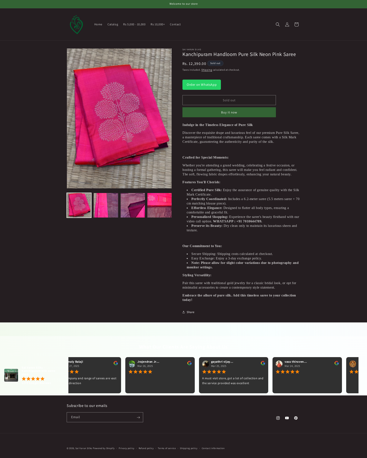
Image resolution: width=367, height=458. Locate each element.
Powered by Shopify (104, 448)
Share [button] (191, 312)
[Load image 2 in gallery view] (105, 205)
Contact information (213, 448)
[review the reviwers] (101, 364)
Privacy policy (126, 448)
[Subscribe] (138, 417)
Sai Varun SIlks (83, 448)
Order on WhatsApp (202, 84)
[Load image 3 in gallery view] (132, 205)
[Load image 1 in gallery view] (79, 205)
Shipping (206, 69)
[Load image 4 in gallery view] (159, 205)
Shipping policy (189, 448)
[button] (277, 24)
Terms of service (167, 448)
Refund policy (146, 448)
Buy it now (229, 112)
